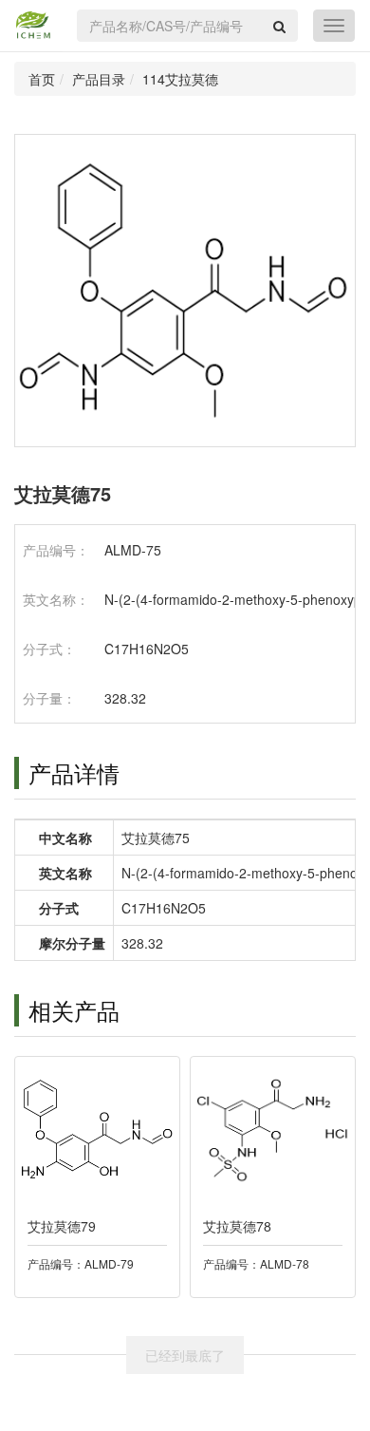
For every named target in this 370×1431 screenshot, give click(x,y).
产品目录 (98, 78)
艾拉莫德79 (62, 1225)
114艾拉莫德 (180, 78)
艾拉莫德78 (237, 1225)
